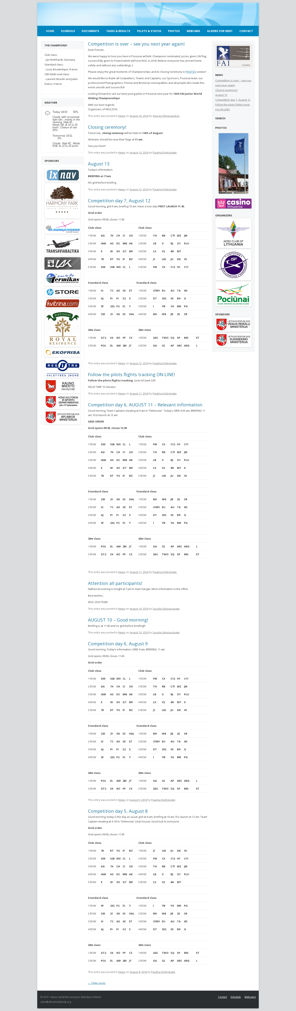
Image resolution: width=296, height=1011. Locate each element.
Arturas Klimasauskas (166, 116)
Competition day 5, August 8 (118, 811)
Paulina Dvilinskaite (165, 152)
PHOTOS (191, 72)
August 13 (99, 164)
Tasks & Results (118, 31)
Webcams (193, 31)
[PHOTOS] (233, 163)
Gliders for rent (220, 31)
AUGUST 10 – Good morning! (118, 620)
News (121, 116)
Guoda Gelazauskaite (166, 608)
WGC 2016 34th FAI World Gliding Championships (69, 15)
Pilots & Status (149, 31)
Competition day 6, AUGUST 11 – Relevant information (145, 405)
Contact (246, 31)
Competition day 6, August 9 (118, 643)
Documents (90, 31)
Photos (174, 31)
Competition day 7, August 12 (119, 200)
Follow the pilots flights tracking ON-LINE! (131, 374)
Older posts (97, 983)
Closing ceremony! (107, 127)
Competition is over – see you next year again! (136, 44)
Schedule (68, 31)
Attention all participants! (115, 583)
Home (50, 31)
